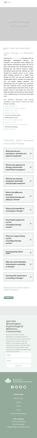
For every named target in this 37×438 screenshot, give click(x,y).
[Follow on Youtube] (24, 387)
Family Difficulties (10, 129)
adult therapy (16, 58)
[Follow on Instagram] (16, 387)
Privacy (18, 406)
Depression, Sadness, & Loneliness (15, 108)
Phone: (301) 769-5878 (18, 421)
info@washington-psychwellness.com (18, 427)
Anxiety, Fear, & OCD (11, 110)
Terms (18, 410)
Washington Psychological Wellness (16, 60)
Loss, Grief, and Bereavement (14, 120)
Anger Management (11, 106)
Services (18, 402)
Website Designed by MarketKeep (14, 433)
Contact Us (8, 297)
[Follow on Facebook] (12, 387)
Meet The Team (18, 398)
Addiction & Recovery (11, 113)
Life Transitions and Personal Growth (16, 124)
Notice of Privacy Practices (18, 413)
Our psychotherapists (10, 88)
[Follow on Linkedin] (20, 387)
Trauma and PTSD (10, 122)
